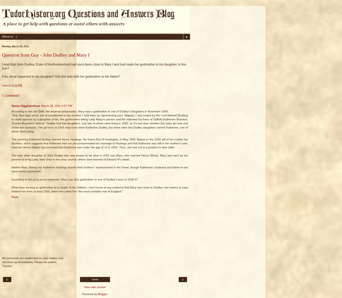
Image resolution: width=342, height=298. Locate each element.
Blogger (102, 294)
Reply (15, 197)
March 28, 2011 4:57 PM (56, 105)
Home (95, 279)
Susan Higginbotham (25, 105)
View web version (95, 287)
